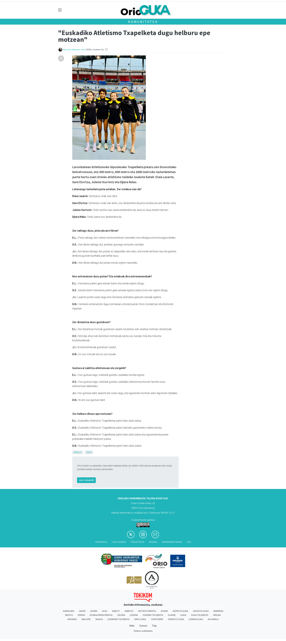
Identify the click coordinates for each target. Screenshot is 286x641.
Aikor (82, 611)
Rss (189, 542)
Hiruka (217, 615)
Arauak (153, 542)
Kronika (72, 619)
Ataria (164, 611)
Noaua (99, 619)
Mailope (86, 619)
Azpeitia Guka (180, 611)
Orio (89, 452)
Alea (104, 611)
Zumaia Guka (196, 619)
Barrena (218, 611)
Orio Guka (140, 619)
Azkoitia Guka (201, 611)
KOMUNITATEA (143, 21)
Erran (81, 615)
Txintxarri (157, 619)
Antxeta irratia (147, 611)
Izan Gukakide (86, 480)
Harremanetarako (172, 542)
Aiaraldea (68, 611)
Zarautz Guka (176, 619)
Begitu (69, 615)
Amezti (116, 611)
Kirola (77, 452)
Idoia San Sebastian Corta (74, 49)
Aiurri (93, 611)
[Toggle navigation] (60, 10)
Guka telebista (199, 615)
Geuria (121, 615)
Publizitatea (137, 542)
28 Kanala (213, 619)
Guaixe (172, 615)
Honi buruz (101, 542)
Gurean (143, 625)
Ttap (154, 625)
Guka (183, 615)
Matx (132, 625)
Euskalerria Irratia (101, 615)
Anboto (129, 611)
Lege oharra (119, 542)
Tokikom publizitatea (143, 631)
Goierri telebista (153, 615)
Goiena (134, 615)
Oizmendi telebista (118, 619)
